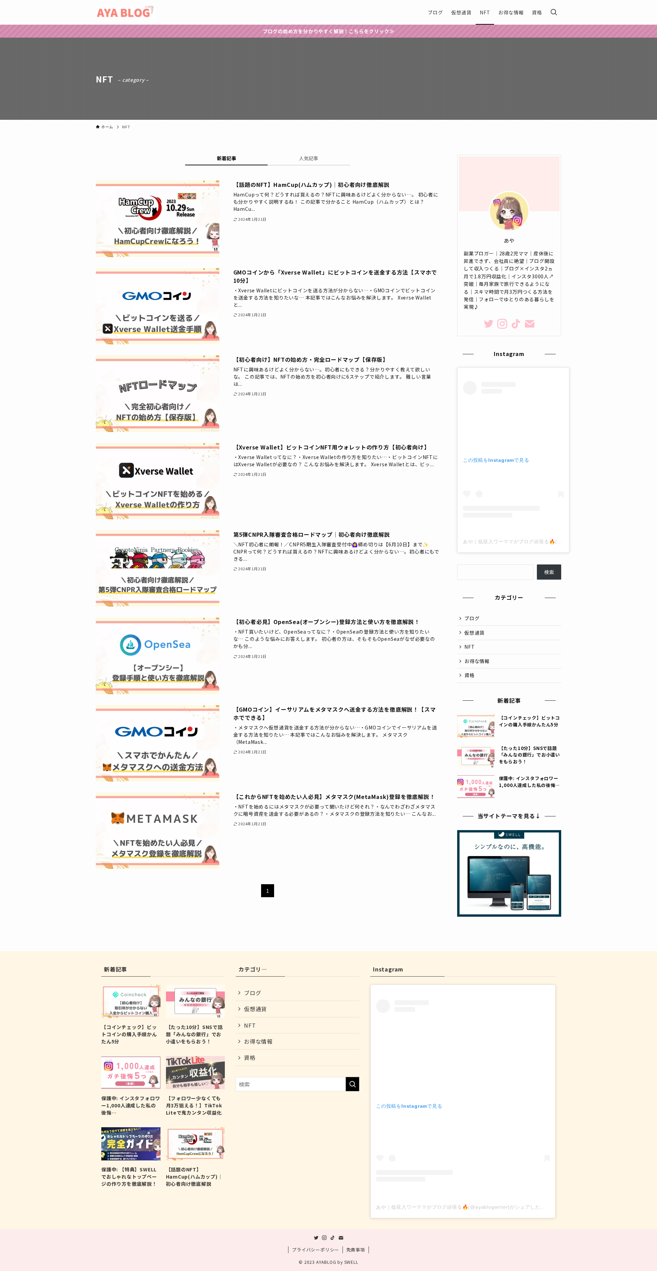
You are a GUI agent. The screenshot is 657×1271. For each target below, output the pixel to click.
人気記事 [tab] (308, 158)
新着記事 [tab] (226, 158)
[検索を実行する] (352, 1084)
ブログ (471, 618)
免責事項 (355, 1249)
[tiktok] (516, 324)
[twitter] (488, 324)
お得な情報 (477, 661)
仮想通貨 (474, 632)
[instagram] (502, 324)
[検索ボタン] (553, 12)
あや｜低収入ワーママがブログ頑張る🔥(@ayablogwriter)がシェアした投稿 (550, 541)
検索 (549, 572)
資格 (469, 675)
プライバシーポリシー (315, 1249)
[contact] (530, 324)
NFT (469, 646)
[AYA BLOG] (126, 12)
